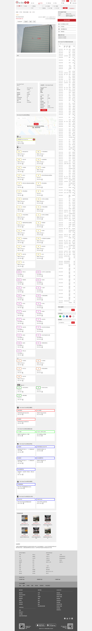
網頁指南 (21, 604)
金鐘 (20, 567)
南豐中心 (61, 562)
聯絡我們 (21, 598)
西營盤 (34, 569)
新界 (60, 554)
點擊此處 (36, 124)
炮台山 (34, 554)
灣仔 (20, 556)
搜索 (65, 8)
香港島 (47, 554)
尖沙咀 (20, 560)
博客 (20, 610)
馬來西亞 (41, 585)
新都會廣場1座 (62, 558)
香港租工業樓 (59, 596)
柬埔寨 (39, 596)
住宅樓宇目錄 (21, 579)
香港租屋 (58, 592)
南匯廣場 (47, 534)
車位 (56, 3)
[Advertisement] (36, 69)
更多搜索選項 (71, 8)
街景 (34, 21)
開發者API (21, 612)
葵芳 (33, 562)
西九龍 (34, 573)
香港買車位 (59, 609)
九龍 (47, 565)
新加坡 (36, 585)
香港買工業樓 (59, 606)
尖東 (20, 563)
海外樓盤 (21, 613)
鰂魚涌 (20, 573)
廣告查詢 (21, 596)
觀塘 (20, 565)
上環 (20, 558)
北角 (20, 569)
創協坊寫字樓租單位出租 (24, 524)
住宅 (33, 3)
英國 (39, 602)
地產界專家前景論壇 (23, 615)
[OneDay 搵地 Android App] (51, 625)
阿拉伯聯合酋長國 (41, 606)
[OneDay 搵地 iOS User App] (40, 625)
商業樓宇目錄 (39, 579)
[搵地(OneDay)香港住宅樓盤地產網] (22, 2)
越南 (24, 585)
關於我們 (21, 592)
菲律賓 (28, 585)
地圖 (30, 21)
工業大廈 (49, 3)
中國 (39, 592)
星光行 (47, 573)
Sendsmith (74, 325)
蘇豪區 (34, 556)
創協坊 (24, 534)
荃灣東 (34, 571)
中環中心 (48, 556)
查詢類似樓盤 (67, 20)
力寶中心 (48, 558)
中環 (20, 554)
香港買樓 (58, 602)
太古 (33, 567)
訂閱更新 (44, 110)
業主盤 (25, 6)
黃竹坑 (20, 571)
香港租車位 (59, 600)
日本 (39, 594)
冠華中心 (48, 567)
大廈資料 (25, 21)
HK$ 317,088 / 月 (47, 523)
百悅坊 (60, 560)
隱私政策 (51, 628)
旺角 (33, 560)
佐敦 (33, 565)
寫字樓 (41, 3)
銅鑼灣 (20, 562)
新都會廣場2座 (62, 556)
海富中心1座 (48, 562)
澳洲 (39, 600)
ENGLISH (74, 3)
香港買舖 (58, 607)
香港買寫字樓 (59, 604)
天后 (33, 563)
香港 (20, 585)
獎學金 (20, 600)
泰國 (32, 585)
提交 (73, 309)
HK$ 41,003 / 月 (24, 523)
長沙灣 (34, 558)
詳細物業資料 (20, 21)
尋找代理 (21, 602)
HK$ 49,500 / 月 (36, 523)
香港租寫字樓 (59, 594)
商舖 (63, 3)
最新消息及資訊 (22, 594)
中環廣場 (48, 560)
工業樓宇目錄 (57, 579)
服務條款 (48, 628)
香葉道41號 (36, 534)
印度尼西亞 (47, 585)
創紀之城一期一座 (49, 571)
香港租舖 (58, 598)
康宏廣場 (48, 569)
